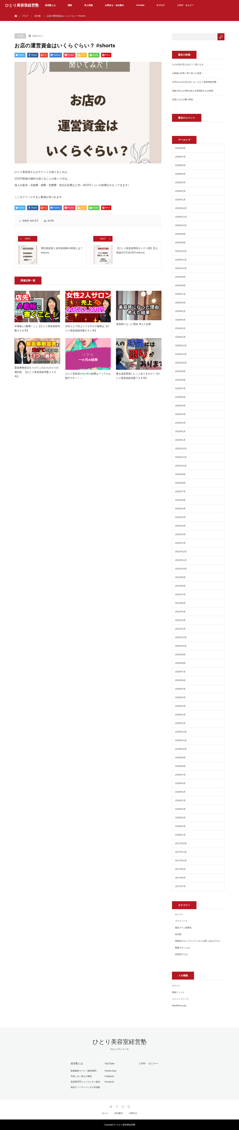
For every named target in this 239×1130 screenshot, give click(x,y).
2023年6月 (180, 397)
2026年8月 (180, 148)
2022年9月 (180, 474)
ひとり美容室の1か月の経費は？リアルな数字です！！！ (88, 375)
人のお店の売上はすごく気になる (187, 64)
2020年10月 (181, 646)
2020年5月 (180, 689)
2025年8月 (180, 242)
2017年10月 (181, 860)
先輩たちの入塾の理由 (182, 99)
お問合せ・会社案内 (114, 5)
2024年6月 (180, 302)
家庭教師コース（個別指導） (84, 1071)
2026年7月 (180, 157)
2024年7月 (180, 294)
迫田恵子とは (181, 954)
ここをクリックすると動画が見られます (38, 196)
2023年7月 (180, 388)
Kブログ (161, 5)
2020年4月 (180, 697)
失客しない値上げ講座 (81, 1076)
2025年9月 (180, 234)
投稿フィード (178, 992)
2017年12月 (181, 843)
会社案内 (118, 1113)
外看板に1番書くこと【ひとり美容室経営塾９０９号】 (37, 328)
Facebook (109, 1082)
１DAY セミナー (185, 5)
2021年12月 (181, 551)
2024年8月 (180, 285)
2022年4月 (180, 517)
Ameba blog (110, 1071)
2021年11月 (181, 560)
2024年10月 (181, 268)
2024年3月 (180, 328)
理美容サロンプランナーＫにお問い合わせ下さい (198, 941)
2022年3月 (180, 526)
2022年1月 (180, 543)
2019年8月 (180, 766)
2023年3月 (180, 423)
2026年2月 (180, 191)
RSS (128, 1106)
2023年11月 (181, 354)
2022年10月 (181, 466)
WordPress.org (179, 1005)
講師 (70, 5)
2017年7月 (180, 886)
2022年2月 (180, 534)
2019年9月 (180, 757)
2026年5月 (180, 174)
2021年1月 (180, 629)
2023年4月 (180, 414)
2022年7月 (180, 491)
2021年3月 (180, 620)
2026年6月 (180, 165)
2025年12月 (181, 208)
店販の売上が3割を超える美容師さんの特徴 (192, 91)
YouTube (140, 5)
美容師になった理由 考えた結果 (133, 324)
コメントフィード (180, 999)
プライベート (181, 921)
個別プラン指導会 (183, 927)
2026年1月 (180, 199)
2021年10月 (181, 569)
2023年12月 (181, 345)
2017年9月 (180, 869)
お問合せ (133, 1113)
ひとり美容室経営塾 (22, 5)
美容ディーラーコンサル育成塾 (85, 1087)
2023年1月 (180, 440)
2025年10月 (181, 225)
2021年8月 (180, 586)
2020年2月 (180, 714)
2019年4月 (180, 783)
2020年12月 (181, 637)
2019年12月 (181, 732)
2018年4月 (180, 809)
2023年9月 (180, 371)
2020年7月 (180, 672)
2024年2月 (180, 337)
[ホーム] (16, 12)
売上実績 (88, 5)
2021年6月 (180, 603)
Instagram (109, 1076)
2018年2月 (180, 826)
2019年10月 (181, 749)
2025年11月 (181, 217)
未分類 (37, 16)
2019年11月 (181, 740)
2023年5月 (180, 405)
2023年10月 (181, 363)
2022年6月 (180, 500)
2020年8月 (180, 663)
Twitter (110, 1106)
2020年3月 (180, 706)
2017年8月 (180, 878)
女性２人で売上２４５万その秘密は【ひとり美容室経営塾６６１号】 (87, 328)
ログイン (176, 985)
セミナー (179, 914)
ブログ (25, 16)
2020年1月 (180, 723)
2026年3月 (180, 182)
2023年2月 (180, 431)
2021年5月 (180, 611)
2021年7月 (180, 594)
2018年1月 (180, 835)
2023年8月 (180, 380)
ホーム (105, 1113)
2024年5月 (180, 311)
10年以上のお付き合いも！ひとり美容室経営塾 (194, 82)
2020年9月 (180, 654)
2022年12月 (181, 448)
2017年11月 (181, 852)
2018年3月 (180, 817)
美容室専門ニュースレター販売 (85, 1082)
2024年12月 (181, 251)
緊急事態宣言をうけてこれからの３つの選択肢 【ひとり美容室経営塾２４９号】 (37, 372)
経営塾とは (50, 5)
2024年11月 (181, 260)
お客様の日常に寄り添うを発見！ (187, 73)
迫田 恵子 (34, 220)
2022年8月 (180, 483)
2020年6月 (180, 680)
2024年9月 (180, 277)
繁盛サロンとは (182, 947)
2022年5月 (180, 508)
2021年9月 (180, 577)
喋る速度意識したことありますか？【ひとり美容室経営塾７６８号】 (138, 375)
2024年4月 (180, 320)
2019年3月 (180, 792)
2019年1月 (180, 800)
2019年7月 (180, 775)
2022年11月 (181, 457)
